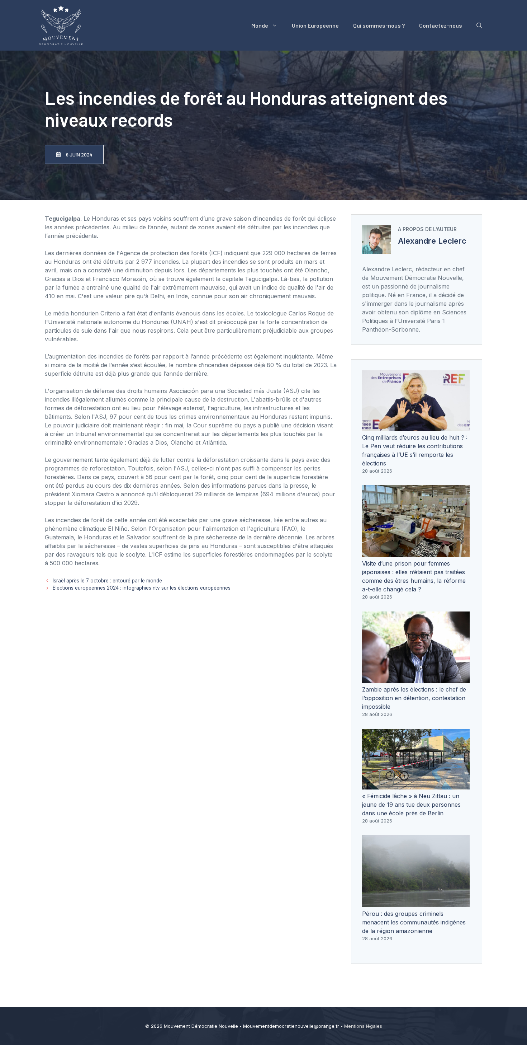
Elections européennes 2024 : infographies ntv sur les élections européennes (142, 588)
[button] (479, 25)
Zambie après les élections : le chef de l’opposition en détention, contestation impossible (414, 698)
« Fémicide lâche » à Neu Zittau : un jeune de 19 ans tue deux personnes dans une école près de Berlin (411, 804)
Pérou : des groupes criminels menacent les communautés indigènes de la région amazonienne (414, 922)
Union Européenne (315, 25)
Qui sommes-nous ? (379, 25)
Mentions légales (363, 1026)
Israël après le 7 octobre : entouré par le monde (107, 581)
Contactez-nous (440, 25)
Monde (259, 25)
